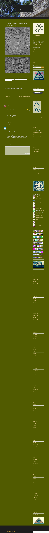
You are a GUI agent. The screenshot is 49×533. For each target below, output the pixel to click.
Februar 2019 (35, 410)
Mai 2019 (34, 404)
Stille (34, 62)
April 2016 (34, 480)
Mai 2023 (34, 302)
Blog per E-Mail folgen (37, 88)
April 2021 (34, 355)
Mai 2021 (34, 353)
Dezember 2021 (35, 338)
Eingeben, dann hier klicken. (38, 92)
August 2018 (35, 421)
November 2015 (35, 491)
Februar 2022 (35, 334)
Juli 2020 (34, 374)
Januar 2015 (35, 512)
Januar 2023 (35, 311)
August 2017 (35, 446)
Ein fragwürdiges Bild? (36, 134)
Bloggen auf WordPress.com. (10, 531)
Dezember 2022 (35, 313)
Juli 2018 (34, 423)
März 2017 (34, 457)
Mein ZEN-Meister (36, 165)
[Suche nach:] (38, 67)
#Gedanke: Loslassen (36, 127)
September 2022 (35, 319)
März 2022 (35, 332)
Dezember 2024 (35, 277)
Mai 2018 (34, 427)
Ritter (9, 88)
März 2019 (34, 408)
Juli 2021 (34, 349)
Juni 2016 (34, 476)
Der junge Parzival (40, 225)
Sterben (18, 88)
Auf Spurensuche (35, 153)
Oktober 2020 (35, 368)
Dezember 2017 (35, 438)
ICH (34, 145)
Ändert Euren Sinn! (36, 125)
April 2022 (34, 330)
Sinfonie (34, 167)
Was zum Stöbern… (8, 96)
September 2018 (35, 419)
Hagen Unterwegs (24, 7)
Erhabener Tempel (36, 169)
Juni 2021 (34, 351)
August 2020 (35, 372)
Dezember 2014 (35, 514)
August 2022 (35, 321)
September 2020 (35, 370)
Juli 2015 (34, 499)
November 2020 (35, 366)
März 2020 (35, 383)
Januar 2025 (35, 275)
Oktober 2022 (35, 317)
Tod (21, 88)
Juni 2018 (34, 425)
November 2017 (35, 440)
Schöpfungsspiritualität (36, 60)
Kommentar (27, 153)
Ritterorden (13, 88)
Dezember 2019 (35, 389)
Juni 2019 (34, 402)
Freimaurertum (8, 86)
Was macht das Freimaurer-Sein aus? (24, 96)
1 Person (10, 122)
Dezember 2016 (35, 463)
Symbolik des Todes (36, 149)
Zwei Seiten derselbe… (39, 212)
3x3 (5, 88)
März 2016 (34, 482)
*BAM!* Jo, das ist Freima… (39, 219)
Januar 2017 (35, 461)
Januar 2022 (35, 336)
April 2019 (34, 406)
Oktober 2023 (35, 298)
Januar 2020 (35, 387)
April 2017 (34, 455)
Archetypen (35, 49)
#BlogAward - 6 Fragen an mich (37, 132)
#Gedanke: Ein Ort (36, 171)
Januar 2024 (35, 296)
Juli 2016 (34, 474)
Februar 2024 (35, 294)
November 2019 (35, 391)
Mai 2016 (34, 478)
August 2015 (35, 497)
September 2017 (35, 444)
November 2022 (35, 315)
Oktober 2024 (35, 281)
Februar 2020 (35, 385)
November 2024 (35, 279)
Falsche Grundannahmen (39, 213)
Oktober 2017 (35, 442)
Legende (34, 147)
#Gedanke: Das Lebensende (37, 173)
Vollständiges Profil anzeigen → (37, 44)
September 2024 (35, 283)
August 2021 (35, 347)
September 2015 (35, 495)
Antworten (8, 124)
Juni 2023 (34, 300)
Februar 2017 (35, 459)
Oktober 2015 (35, 493)
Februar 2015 (35, 510)
